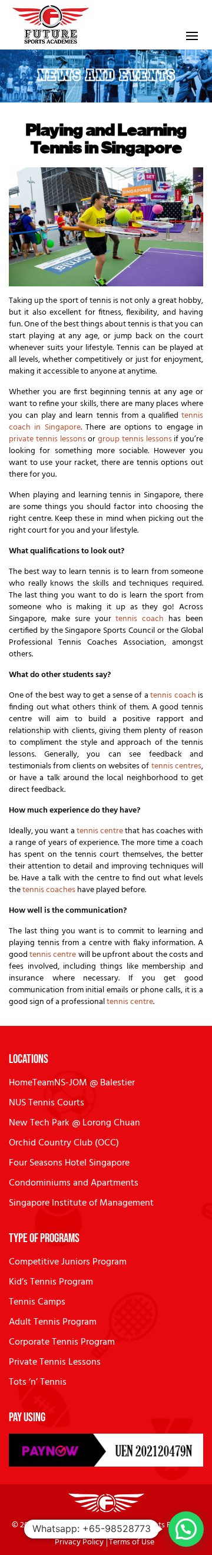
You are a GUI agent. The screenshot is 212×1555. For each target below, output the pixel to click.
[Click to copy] (106, 1450)
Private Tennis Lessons (55, 1362)
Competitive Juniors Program (68, 1262)
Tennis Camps (37, 1302)
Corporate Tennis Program (62, 1342)
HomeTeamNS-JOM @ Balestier (72, 1083)
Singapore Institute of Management (81, 1203)
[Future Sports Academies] (51, 25)
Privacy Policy (79, 1542)
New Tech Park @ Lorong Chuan (74, 1123)
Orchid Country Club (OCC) (64, 1143)
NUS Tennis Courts (46, 1103)
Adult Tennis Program (53, 1322)
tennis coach (139, 619)
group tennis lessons (135, 439)
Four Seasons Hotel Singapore (69, 1163)
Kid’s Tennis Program (51, 1282)
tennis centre (100, 831)
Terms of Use (131, 1542)
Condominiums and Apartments (73, 1183)
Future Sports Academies (83, 1525)
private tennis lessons (47, 439)
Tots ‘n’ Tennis (38, 1382)
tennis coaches (49, 890)
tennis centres (176, 766)
